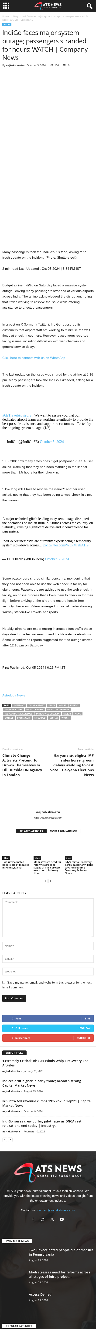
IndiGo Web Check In (47, 724)
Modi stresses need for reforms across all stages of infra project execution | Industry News (47, 878)
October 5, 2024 (52, 447)
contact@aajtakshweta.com (56, 1221)
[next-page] (50, 892)
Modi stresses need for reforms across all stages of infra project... (59, 1285)
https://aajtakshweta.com (48, 828)
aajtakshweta (15, 65)
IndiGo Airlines (13, 720)
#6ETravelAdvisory (16, 421)
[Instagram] (43, 1231)
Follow (84, 1039)
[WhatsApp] (39, 76)
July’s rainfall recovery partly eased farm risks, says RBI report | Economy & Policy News (79, 878)
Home (5, 16)
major (67, 724)
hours (62, 716)
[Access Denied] (14, 1312)
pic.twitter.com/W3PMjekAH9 (66, 556)
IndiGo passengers (58, 720)
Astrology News (13, 706)
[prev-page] (45, 892)
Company (19, 716)
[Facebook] (7, 76)
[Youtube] (62, 1231)
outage (9, 728)
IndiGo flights (34, 720)
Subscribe (83, 1049)
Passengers (24, 728)
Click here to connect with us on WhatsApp (33, 358)
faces (51, 716)
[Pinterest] (28, 76)
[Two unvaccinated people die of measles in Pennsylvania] (16, 860)
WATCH (65, 728)
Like (87, 1029)
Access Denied (40, 1305)
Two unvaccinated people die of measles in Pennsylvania (15, 875)
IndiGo (74, 716)
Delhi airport (37, 716)
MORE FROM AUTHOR (63, 842)
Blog (15, 16)
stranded (40, 728)
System (54, 728)
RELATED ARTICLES (31, 842)
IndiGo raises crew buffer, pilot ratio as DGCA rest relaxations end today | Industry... (42, 1134)
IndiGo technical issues (18, 724)
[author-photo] (48, 807)
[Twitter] (17, 76)
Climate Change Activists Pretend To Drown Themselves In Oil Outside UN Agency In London (22, 776)
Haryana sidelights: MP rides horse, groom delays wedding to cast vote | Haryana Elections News (72, 776)
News (78, 724)
